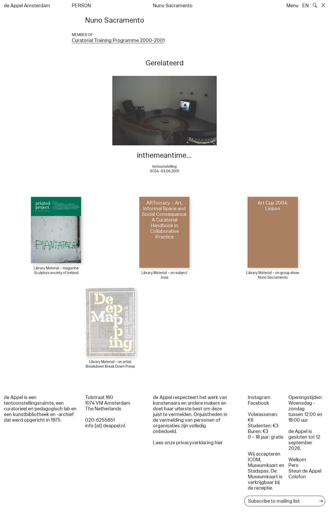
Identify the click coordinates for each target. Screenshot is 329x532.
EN (305, 5)
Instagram (259, 397)
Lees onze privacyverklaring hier (188, 442)
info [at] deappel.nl (105, 425)
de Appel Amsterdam (27, 5)
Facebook (258, 403)
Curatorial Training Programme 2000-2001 (118, 40)
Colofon (297, 476)
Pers (293, 465)
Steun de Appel (304, 471)
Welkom (297, 459)
